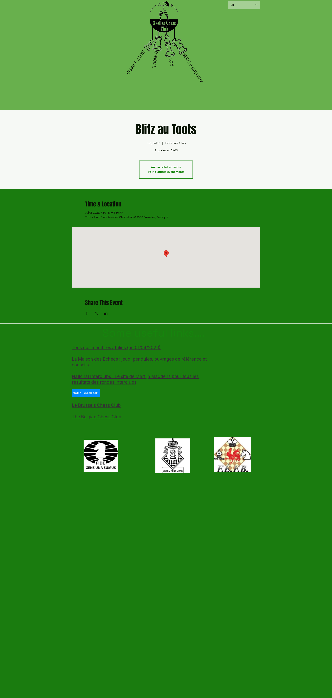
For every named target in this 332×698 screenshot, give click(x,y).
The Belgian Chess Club (96, 416)
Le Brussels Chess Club (96, 405)
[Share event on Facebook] (87, 313)
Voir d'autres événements (166, 172)
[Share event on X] (96, 313)
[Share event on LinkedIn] (106, 313)
